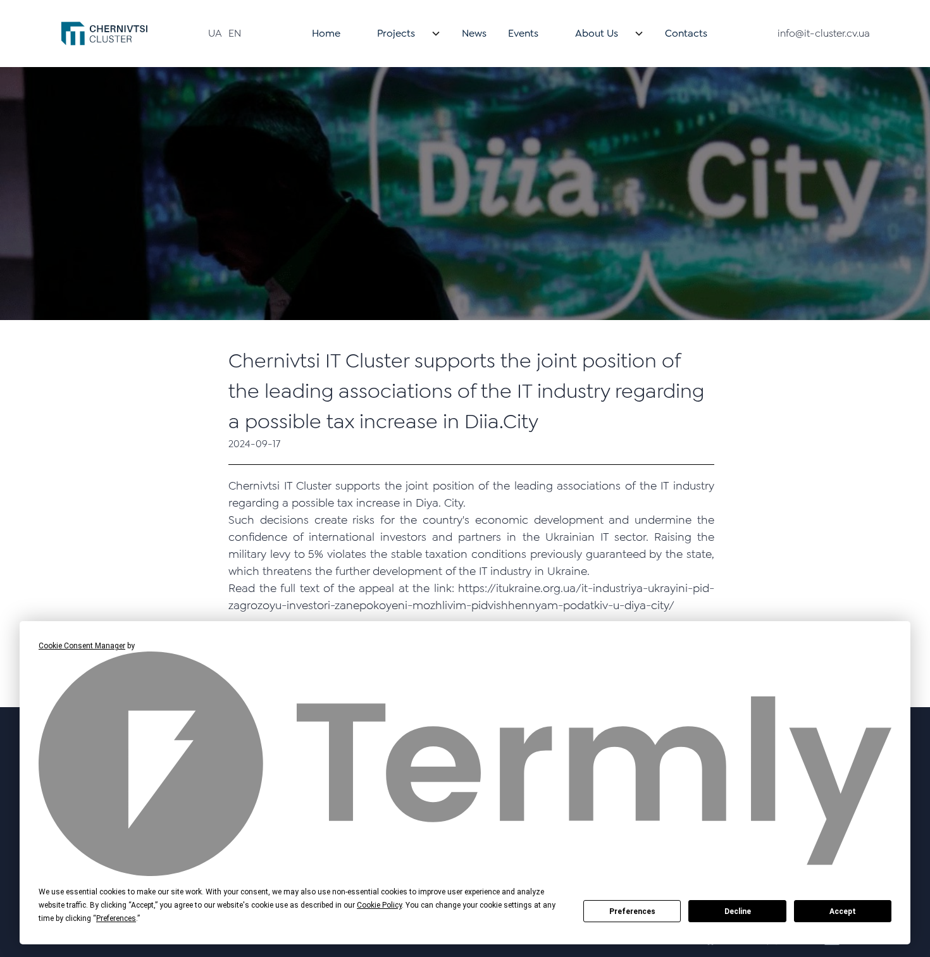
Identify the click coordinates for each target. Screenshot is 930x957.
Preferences (632, 911)
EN (234, 33)
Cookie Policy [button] (379, 905)
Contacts (686, 33)
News (474, 33)
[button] (401, 33)
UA (215, 33)
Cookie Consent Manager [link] (82, 645)
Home (326, 33)
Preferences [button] (116, 918)
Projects (396, 33)
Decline (737, 911)
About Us (596, 33)
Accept (842, 911)
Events (523, 33)
